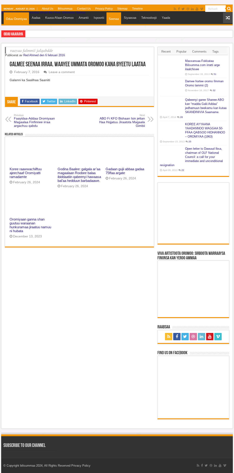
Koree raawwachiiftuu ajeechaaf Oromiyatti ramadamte (26, 173)
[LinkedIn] (192, 9)
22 (182, 170)
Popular (181, 51)
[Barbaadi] (229, 8)
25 (190, 141)
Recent (166, 51)
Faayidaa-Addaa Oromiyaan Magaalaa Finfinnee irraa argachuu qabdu (34, 121)
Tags (215, 51)
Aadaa (36, 17)
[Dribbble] (188, 9)
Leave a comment (62, 72)
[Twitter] (183, 9)
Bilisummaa (65, 8)
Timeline (137, 8)
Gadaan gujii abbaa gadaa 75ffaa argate (125, 171)
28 (181, 117)
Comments (199, 51)
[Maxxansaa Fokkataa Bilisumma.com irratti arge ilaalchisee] (171, 66)
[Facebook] (179, 9)
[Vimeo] (202, 9)
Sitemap (122, 8)
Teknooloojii (149, 17)
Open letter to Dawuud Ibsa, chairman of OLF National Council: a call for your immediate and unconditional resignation (191, 157)
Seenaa (114, 19)
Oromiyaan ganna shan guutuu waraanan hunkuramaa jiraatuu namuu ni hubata (30, 225)
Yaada (166, 17)
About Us (47, 8)
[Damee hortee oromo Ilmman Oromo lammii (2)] (171, 87)
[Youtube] (197, 9)
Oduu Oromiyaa (16, 19)
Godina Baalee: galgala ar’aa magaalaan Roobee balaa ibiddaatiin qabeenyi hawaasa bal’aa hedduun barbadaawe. (79, 175)
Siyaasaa (130, 17)
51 (215, 74)
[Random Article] (228, 17)
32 (214, 90)
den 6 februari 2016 (52, 55)
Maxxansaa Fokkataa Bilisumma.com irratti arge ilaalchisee (202, 65)
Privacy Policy (104, 8)
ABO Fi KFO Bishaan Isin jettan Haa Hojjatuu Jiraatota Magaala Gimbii (122, 121)
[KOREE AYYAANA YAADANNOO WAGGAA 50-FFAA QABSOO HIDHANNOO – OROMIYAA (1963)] (171, 130)
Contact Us (84, 8)
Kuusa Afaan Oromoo (59, 17)
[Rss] (175, 9)
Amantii (84, 17)
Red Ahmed (31, 55)
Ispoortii (99, 17)
